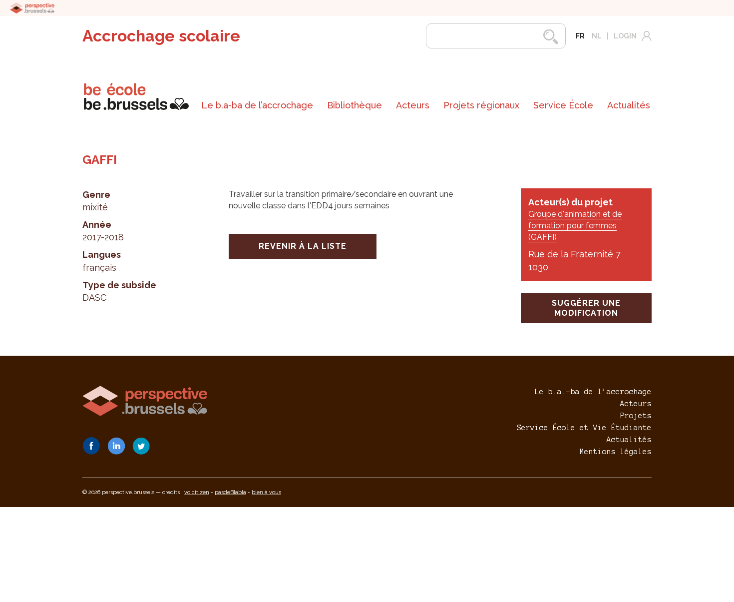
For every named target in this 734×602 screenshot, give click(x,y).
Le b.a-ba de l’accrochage (257, 105)
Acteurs (412, 105)
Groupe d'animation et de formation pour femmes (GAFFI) (575, 225)
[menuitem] (257, 105)
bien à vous (266, 492)
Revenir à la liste (303, 246)
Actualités (628, 105)
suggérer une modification (586, 308)
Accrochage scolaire (161, 35)
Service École (563, 105)
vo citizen (196, 492)
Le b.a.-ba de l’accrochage (593, 392)
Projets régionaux (481, 105)
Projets (636, 416)
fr (580, 36)
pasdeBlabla (230, 492)
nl (597, 36)
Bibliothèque (354, 105)
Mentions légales (616, 452)
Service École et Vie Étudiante (584, 428)
